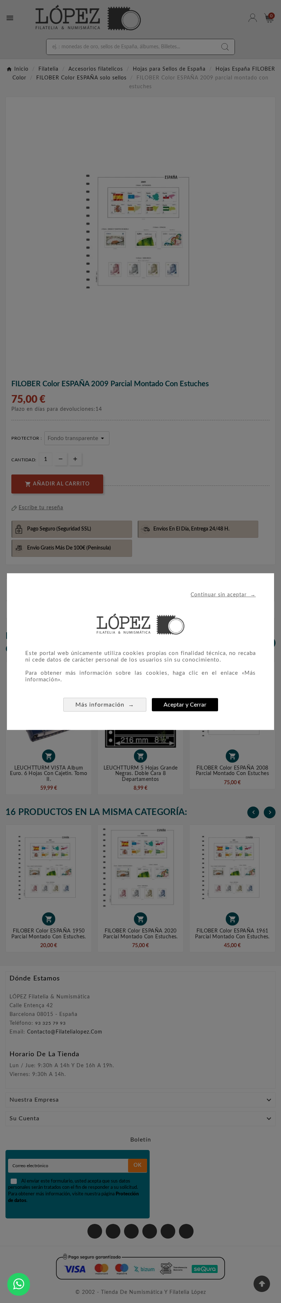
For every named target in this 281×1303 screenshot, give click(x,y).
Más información (104, 704)
